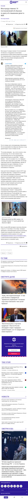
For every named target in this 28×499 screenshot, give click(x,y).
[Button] (9, 24)
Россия (3, 6)
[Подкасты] (21, 486)
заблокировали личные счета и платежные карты (13, 235)
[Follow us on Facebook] (2, 486)
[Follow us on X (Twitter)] (5, 486)
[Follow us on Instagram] (11, 486)
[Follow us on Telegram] (14, 486)
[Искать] (22, 497)
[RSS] (18, 486)
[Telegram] (14, 497)
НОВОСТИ (5, 397)
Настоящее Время (5, 18)
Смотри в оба (7, 429)
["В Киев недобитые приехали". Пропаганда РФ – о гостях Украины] (14, 445)
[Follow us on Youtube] (8, 486)
